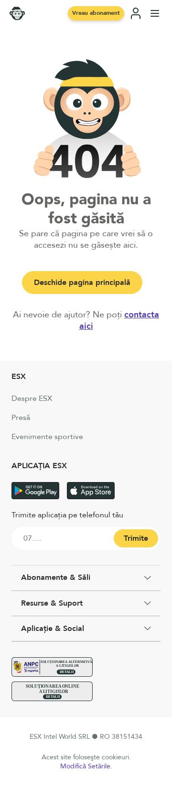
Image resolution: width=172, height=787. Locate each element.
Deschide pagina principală (82, 282)
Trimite (136, 538)
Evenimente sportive (47, 436)
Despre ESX (31, 398)
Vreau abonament (96, 13)
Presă (20, 417)
